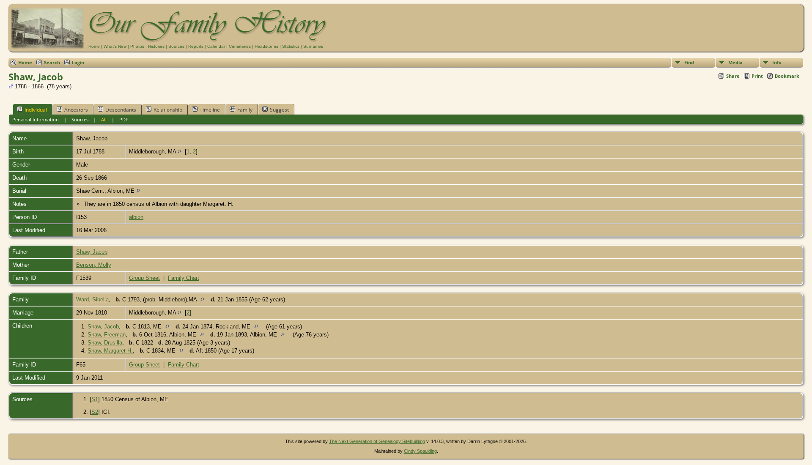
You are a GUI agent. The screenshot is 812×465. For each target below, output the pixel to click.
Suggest (279, 109)
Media (735, 62)
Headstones (266, 46)
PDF (123, 119)
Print (757, 76)
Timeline (210, 109)
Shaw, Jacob (91, 252)
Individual (36, 109)
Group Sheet (144, 278)
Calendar (216, 46)
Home (94, 46)
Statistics (290, 46)
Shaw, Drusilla (105, 342)
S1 (94, 399)
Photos (137, 46)
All (104, 119)
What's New (115, 46)
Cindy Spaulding (420, 451)
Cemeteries (240, 46)
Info (777, 62)
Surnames (313, 46)
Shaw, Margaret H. (110, 350)
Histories (156, 46)
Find (689, 62)
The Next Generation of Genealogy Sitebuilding (377, 441)
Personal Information (35, 119)
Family (244, 109)
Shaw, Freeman (107, 334)
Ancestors (76, 109)
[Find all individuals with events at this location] (179, 151)
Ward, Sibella (92, 299)
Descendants (120, 109)
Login (78, 62)
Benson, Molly (93, 265)
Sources (176, 46)
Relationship (168, 109)
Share (733, 76)
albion (136, 217)
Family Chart (183, 278)
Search (52, 62)
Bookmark (787, 76)
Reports (195, 46)
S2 (94, 412)
